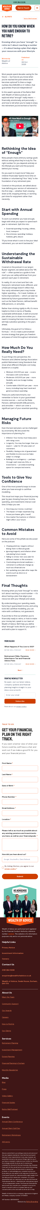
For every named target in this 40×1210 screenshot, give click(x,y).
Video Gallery (7, 1096)
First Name (7, 763)
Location (6, 819)
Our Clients (6, 1031)
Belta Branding (32, 1201)
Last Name (7, 774)
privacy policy (21, 706)
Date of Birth (8, 785)
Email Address (9, 808)
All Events (6, 1142)
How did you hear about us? (14, 854)
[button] (37, 8)
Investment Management (12, 1050)
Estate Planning (8, 1056)
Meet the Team (8, 997)
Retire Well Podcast (10, 1109)
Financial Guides (8, 1102)
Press (4, 1089)
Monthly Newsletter (10, 1070)
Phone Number (9, 797)
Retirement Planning (10, 1043)
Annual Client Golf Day (11, 1128)
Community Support (10, 1004)
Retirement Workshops (11, 1135)
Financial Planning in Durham (13, 1063)
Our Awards (7, 1010)
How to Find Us (8, 1024)
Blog (3, 1082)
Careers (5, 1017)
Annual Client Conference (12, 1122)
